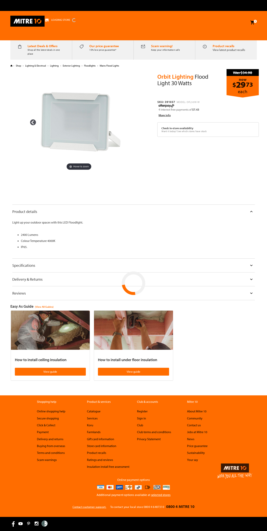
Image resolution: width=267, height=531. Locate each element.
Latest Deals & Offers (42, 46)
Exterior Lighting (71, 65)
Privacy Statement (149, 439)
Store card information (101, 446)
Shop (18, 65)
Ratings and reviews (100, 460)
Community (194, 418)
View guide (50, 371)
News (190, 439)
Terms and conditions (51, 453)
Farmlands (93, 432)
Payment (43, 432)
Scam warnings (47, 460)
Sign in (141, 418)
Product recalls (223, 46)
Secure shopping (48, 418)
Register (142, 411)
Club (140, 425)
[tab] (133, 211)
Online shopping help (51, 411)
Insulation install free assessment (108, 467)
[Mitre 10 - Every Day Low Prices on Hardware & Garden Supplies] (27, 21)
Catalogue (93, 411)
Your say (192, 460)
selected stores (161, 495)
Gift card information (100, 439)
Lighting (54, 65)
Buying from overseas (51, 446)
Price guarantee (197, 446)
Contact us (194, 425)
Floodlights (89, 65)
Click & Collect (46, 425)
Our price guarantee (104, 46)
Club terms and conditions (154, 432)
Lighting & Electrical (36, 65)
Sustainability (196, 453)
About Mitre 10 (196, 411)
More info (165, 115)
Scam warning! (162, 46)
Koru (90, 425)
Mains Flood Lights (109, 65)
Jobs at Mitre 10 (197, 432)
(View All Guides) (44, 306)
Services (92, 418)
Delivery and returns (50, 439)
